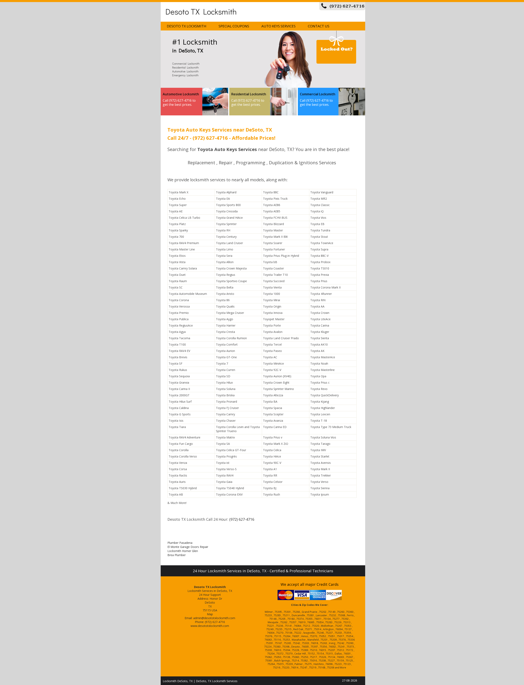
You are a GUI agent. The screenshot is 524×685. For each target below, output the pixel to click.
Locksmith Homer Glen (182, 551)
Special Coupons (234, 26)
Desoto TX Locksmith (201, 11)
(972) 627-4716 (347, 6)
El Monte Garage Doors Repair (187, 547)
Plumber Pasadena (179, 543)
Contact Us (318, 26)
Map (210, 614)
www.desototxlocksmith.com (210, 626)
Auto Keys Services (278, 26)
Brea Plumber (176, 555)
